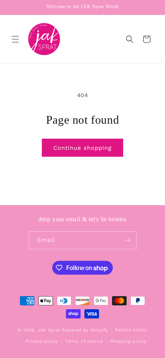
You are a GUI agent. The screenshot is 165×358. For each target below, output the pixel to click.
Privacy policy (42, 341)
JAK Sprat (49, 329)
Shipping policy (129, 341)
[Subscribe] (127, 240)
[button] (15, 39)
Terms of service (84, 341)
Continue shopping (82, 147)
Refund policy (131, 329)
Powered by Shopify (85, 329)
